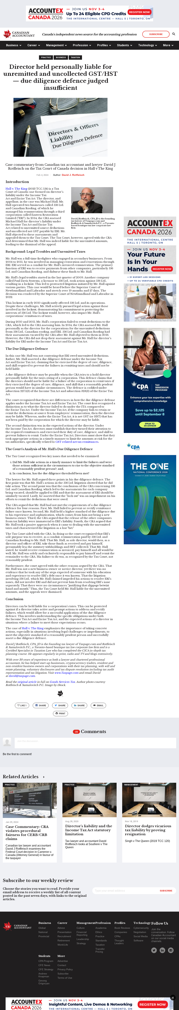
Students (123, 45)
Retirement (64, 940)
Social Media (141, 936)
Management (55, 45)
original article (26, 681)
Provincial (43, 936)
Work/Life (63, 944)
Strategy (81, 943)
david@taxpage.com (22, 676)
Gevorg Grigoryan (43, 982)
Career (32, 45)
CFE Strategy (45, 969)
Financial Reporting (82, 933)
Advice (61, 927)
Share (42, 705)
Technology (146, 45)
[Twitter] (154, 950)
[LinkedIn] (162, 950)
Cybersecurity (141, 927)
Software (138, 940)
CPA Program (45, 961)
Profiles (102, 45)
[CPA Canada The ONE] (150, 495)
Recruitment (64, 936)
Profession (80, 45)
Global (42, 927)
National (43, 932)
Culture (81, 927)
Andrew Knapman (43, 975)
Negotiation (140, 932)
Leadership (83, 939)
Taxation (75, 57)
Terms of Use (65, 977)
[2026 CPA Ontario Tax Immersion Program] (150, 383)
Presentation (64, 932)
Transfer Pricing (100, 950)
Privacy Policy (65, 969)
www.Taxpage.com (66, 672)
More (166, 45)
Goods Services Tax (62, 681)
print (62, 713)
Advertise (63, 961)
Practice (46, 57)
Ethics (98, 932)
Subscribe (155, 34)
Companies (120, 932)
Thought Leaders (119, 942)
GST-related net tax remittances (76, 441)
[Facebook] (171, 950)
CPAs (117, 936)
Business (12, 45)
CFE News (44, 965)
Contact (62, 965)
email (100, 705)
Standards (101, 940)
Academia (100, 927)
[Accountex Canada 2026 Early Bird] (89, 14)
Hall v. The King (16, 188)
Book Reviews (122, 927)
